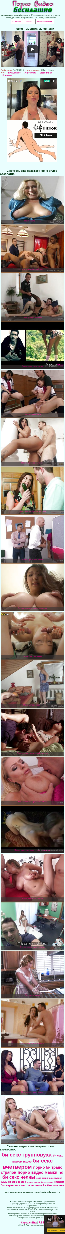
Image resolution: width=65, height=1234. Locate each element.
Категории (16, 21)
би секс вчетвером (28, 1164)
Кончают (7, 75)
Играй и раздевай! (44, 21)
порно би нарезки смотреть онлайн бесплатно (32, 1183)
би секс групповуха (27, 1155)
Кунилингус (14, 72)
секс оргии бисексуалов (49, 1178)
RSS (41, 1222)
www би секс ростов (13, 1182)
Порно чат (29, 21)
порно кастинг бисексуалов (40, 1182)
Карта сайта (29, 1222)
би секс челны (18, 1177)
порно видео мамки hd (41, 1172)
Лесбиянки (46, 72)
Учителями (30, 72)
